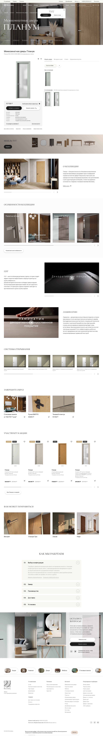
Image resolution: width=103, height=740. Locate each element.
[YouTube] (98, 722)
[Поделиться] (38, 59)
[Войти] (98, 5)
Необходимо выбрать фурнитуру (30, 103)
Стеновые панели (10, 414)
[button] (15, 228)
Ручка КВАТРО (33, 414)
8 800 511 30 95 (43, 720)
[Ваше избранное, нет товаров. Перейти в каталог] (96, 5)
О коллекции (7, 40)
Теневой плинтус (59, 414)
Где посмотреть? (36, 123)
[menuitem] (24, 5)
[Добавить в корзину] (24, 416)
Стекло (66, 59)
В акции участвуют (58, 40)
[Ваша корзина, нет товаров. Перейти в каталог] (94, 5)
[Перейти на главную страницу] (9, 5)
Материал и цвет (58, 59)
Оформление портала (75, 59)
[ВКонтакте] (71, 651)
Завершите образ (47, 40)
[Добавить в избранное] (41, 59)
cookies (34, 731)
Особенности (16, 40)
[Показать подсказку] (59, 65)
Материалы (25, 40)
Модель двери (48, 59)
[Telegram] (75, 651)
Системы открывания (35, 40)
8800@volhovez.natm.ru (50, 722)
